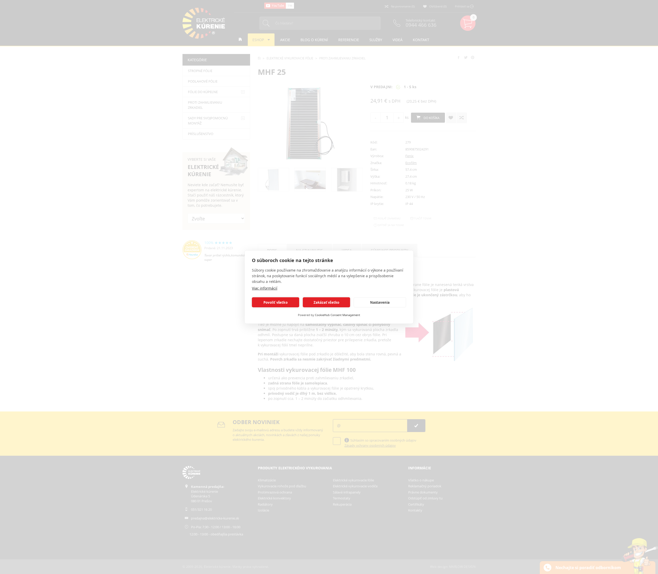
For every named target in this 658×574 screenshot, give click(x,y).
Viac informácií (264, 288)
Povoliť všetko (275, 302)
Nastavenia (380, 302)
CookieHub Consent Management (337, 315)
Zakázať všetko (327, 302)
